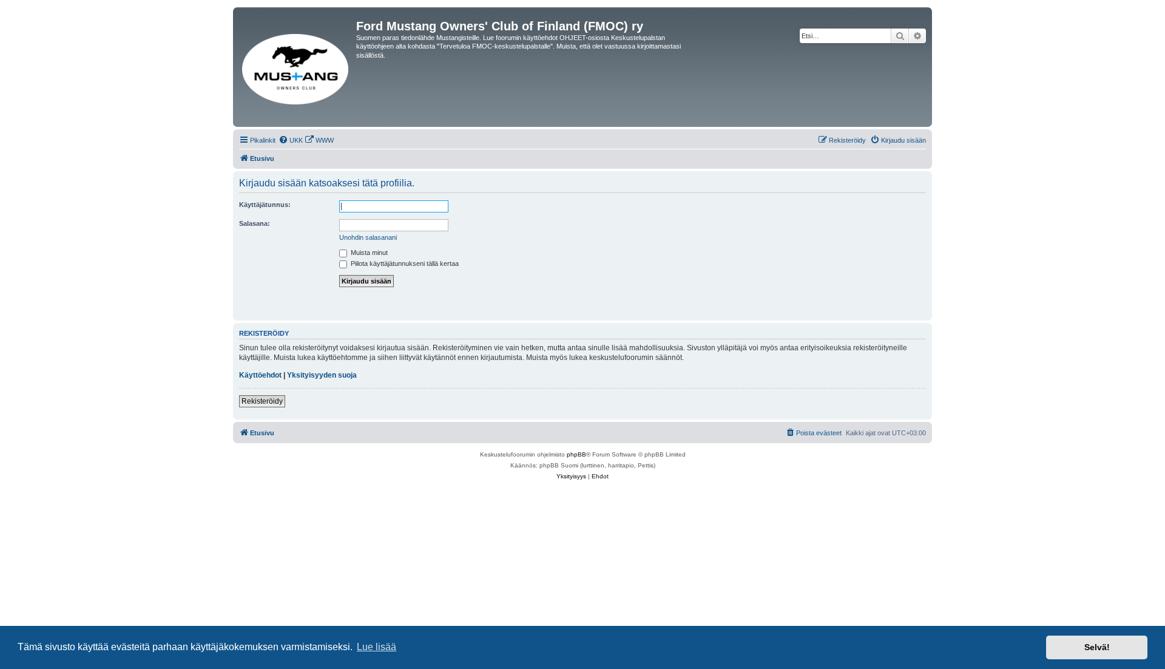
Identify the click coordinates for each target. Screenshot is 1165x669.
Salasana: (254, 223)
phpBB (576, 454)
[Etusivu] (296, 67)
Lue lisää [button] (376, 647)
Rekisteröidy (262, 401)
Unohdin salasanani (368, 237)
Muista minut (368, 252)
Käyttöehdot (260, 375)
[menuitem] (291, 140)
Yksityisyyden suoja (322, 375)
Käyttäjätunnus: (265, 204)
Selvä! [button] (1097, 647)
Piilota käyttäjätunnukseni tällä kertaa (404, 263)
